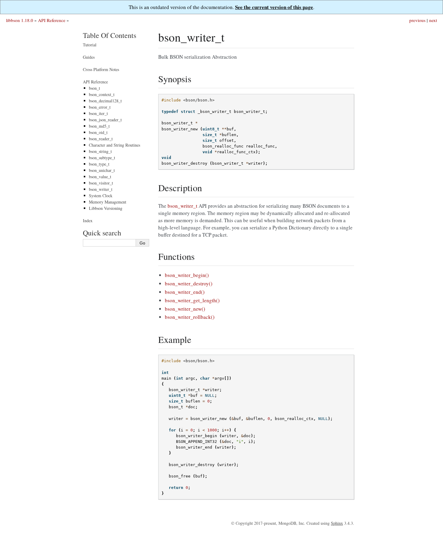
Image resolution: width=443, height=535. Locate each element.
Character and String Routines (114, 145)
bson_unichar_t (102, 170)
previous (417, 20)
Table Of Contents (109, 35)
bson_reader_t (101, 139)
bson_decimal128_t (105, 101)
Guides (89, 57)
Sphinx (337, 523)
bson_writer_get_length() (192, 300)
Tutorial (89, 45)
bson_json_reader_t (105, 120)
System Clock (100, 195)
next (433, 20)
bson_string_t (100, 151)
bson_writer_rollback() (190, 316)
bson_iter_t (98, 113)
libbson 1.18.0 (19, 20)
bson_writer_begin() (187, 275)
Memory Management (107, 202)
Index (88, 220)
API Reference (51, 20)
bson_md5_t (99, 126)
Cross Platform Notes (101, 69)
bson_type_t (99, 164)
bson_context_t (102, 94)
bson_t (94, 88)
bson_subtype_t (102, 157)
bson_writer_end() (185, 291)
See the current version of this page (274, 7)
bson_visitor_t (101, 183)
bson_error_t (100, 107)
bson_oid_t (98, 132)
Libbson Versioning (105, 208)
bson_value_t (100, 176)
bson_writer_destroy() (188, 283)
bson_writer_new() (185, 308)
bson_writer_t (100, 189)
